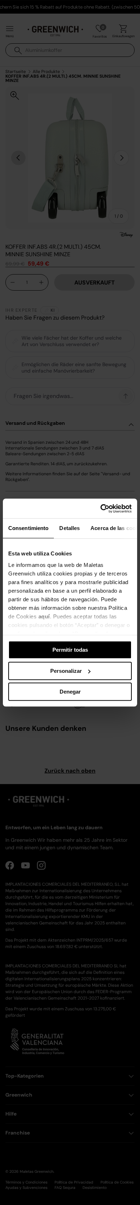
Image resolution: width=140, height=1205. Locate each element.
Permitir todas (70, 650)
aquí (44, 616)
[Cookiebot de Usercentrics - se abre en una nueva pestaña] (101, 508)
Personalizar (66, 671)
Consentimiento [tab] (28, 528)
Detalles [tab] (69, 528)
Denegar (70, 692)
